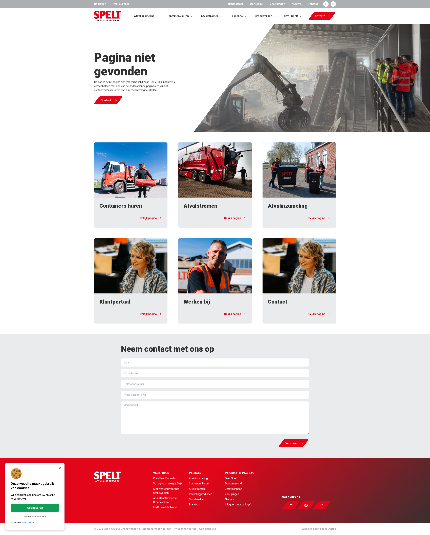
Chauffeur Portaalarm (165, 478)
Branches (237, 16)
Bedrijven (100, 4)
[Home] (110, 490)
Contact (313, 4)
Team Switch (328, 528)
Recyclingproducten (200, 494)
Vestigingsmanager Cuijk (167, 483)
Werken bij (256, 4)
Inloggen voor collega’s (238, 504)
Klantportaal (235, 4)
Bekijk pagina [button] (148, 218)
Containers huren (178, 16)
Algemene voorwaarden (156, 528)
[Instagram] (324, 505)
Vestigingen (277, 4)
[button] (130, 185)
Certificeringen (233, 488)
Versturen (291, 443)
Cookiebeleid (207, 528)
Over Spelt (291, 16)
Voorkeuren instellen (35, 516)
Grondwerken (263, 16)
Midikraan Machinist (165, 507)
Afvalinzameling (144, 16)
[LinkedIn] (294, 505)
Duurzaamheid (233, 483)
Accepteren (35, 507)
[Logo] (107, 16)
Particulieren (121, 4)
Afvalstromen (210, 16)
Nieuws (296, 4)
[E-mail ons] (333, 4)
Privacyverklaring (185, 528)
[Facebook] (309, 505)
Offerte (320, 16)
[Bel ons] (326, 4)
